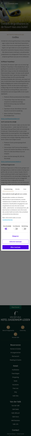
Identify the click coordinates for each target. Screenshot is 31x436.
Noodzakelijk (7, 226)
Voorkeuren (16, 226)
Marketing (25, 226)
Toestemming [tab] (8, 189)
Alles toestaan (15, 247)
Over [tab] (24, 189)
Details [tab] (17, 189)
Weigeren (15, 236)
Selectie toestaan (15, 242)
